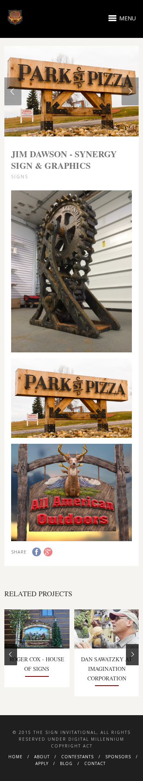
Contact (95, 763)
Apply (41, 763)
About (42, 756)
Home (15, 756)
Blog (66, 763)
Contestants (77, 756)
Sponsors (118, 756)
